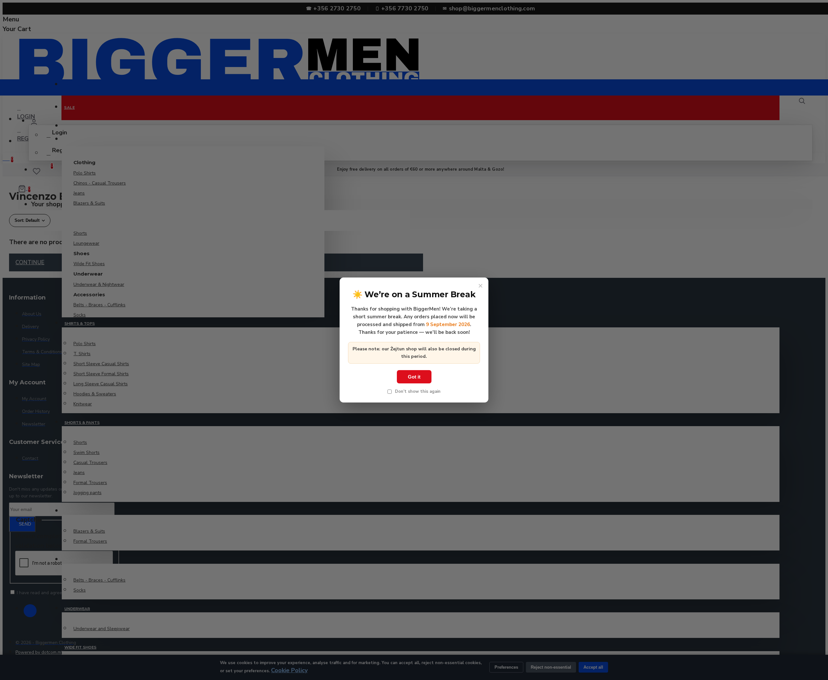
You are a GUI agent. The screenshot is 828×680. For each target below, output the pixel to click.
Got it (414, 377)
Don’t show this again (417, 391)
